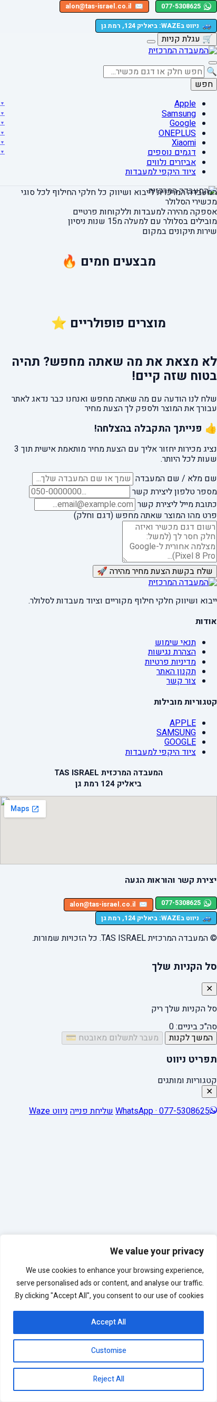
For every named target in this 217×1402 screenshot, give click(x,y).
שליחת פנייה (91, 1111)
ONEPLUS (177, 133)
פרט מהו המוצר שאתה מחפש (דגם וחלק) (145, 515)
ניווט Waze (48, 1111)
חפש (204, 84)
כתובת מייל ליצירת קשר (177, 504)
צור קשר (181, 681)
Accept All (108, 1322)
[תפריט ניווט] (213, 62)
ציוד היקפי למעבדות (160, 171)
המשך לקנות (191, 1037)
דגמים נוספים (171, 152)
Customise (108, 1350)
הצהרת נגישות (172, 652)
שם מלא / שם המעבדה (176, 478)
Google (183, 123)
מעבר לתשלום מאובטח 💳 (112, 1037)
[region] (108, 1318)
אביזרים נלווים (171, 162)
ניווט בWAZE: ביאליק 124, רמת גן (156, 25)
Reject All (108, 1379)
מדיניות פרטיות (170, 662)
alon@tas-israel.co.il (104, 6)
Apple (185, 104)
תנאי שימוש (175, 642)
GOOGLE (180, 742)
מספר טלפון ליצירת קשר (174, 491)
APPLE (183, 723)
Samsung (179, 114)
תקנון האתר (176, 671)
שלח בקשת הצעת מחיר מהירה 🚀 (155, 571)
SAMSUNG (176, 732)
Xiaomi (184, 143)
